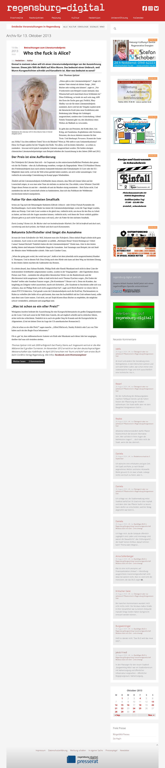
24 (134, 708)
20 (153, 705)
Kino (102, 26)
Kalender (138, 17)
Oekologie (83, 26)
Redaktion (94, 17)
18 (140, 705)
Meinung (56, 17)
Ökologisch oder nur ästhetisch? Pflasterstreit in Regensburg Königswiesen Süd (134, 354)
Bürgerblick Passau (121, 734)
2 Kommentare (36, 361)
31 (134, 711)
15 (122, 705)
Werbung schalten (78, 750)
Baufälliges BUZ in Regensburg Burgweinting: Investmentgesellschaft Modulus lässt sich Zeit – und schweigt (133, 526)
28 (116, 711)
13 (153, 701)
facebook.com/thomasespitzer (70, 354)
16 (128, 705)
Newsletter (124, 750)
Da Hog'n (117, 738)
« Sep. (117, 715)
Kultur (75, 17)
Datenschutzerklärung (57, 750)
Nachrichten (36, 17)
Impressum (41, 750)
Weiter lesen (19, 361)
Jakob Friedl (121, 652)
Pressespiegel (111, 750)
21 (116, 708)
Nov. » (151, 715)
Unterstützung (119, 17)
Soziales (94, 26)
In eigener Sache (96, 750)
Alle (65, 26)
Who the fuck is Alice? (47, 53)
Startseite (16, 17)
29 (122, 711)
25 (140, 708)
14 (116, 705)
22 (122, 708)
